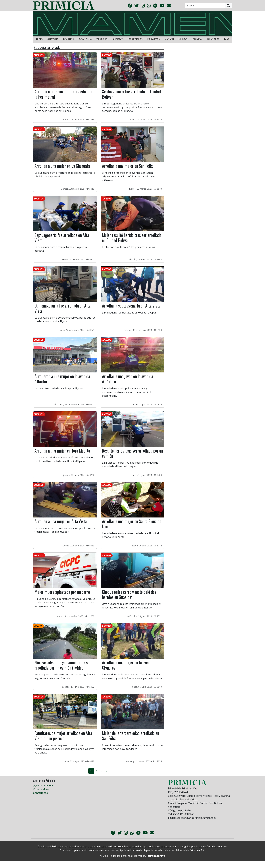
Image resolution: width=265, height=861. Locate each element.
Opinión (197, 39)
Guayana (52, 39)
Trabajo (102, 39)
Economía (85, 39)
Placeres (213, 39)
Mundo (183, 39)
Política (68, 39)
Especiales (136, 39)
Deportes (153, 39)
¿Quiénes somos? (43, 785)
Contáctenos (40, 793)
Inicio (39, 39)
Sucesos (118, 39)
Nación (169, 39)
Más (226, 39)
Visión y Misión (41, 789)
